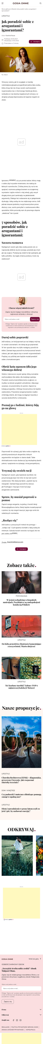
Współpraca (30, 1029)
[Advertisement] (18, 429)
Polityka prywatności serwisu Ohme (24, 1027)
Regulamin (5, 1027)
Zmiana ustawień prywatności (13, 1029)
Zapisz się (35, 319)
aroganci (12, 180)
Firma (4, 1010)
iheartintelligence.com (15, 542)
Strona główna (6, 9)
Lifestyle (13, 9)
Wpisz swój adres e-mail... (9, 984)
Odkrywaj (5, 1015)
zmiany (14, 533)
